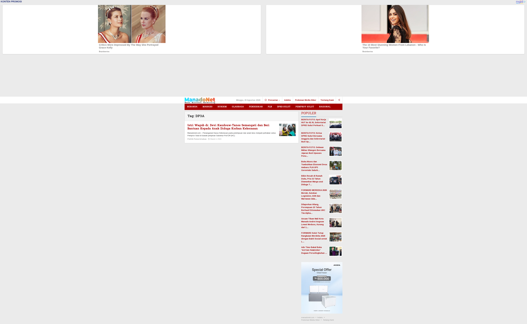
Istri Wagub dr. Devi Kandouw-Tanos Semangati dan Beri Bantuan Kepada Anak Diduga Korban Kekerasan (228, 127)
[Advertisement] (263, 76)
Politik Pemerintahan (197, 139)
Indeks (320, 317)
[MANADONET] (200, 100)
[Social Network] (339, 100)
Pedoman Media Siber (310, 320)
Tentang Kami (328, 320)
